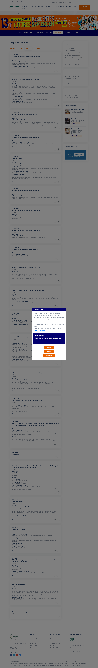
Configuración (49, 355)
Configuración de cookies (39, 330)
